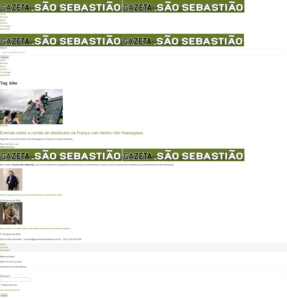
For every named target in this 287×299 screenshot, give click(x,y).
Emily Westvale (11, 144)
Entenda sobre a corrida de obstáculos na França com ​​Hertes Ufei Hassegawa (71, 133)
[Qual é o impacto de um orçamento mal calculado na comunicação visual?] (11, 179)
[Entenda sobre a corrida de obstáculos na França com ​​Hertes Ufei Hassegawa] (31, 106)
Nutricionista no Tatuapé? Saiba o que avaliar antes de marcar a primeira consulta (35, 228)
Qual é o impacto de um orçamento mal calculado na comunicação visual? (31, 195)
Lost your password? (10, 290)
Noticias (4, 126)
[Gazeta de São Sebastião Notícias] (122, 40)
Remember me (9, 285)
